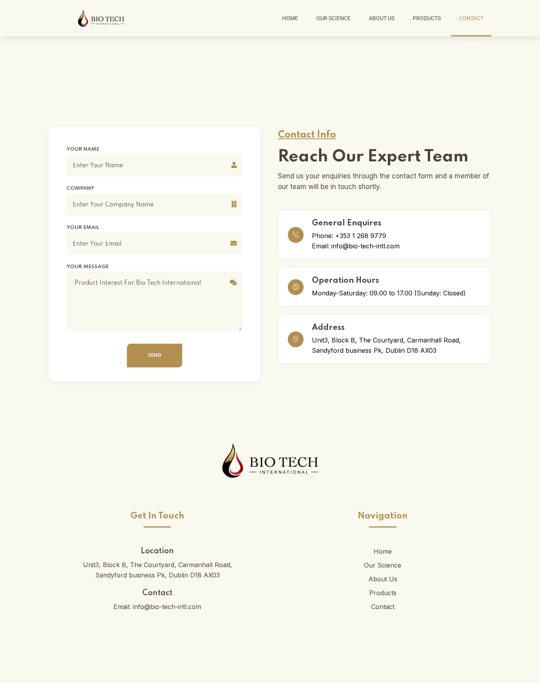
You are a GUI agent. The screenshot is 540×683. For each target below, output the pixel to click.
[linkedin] (270, 667)
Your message (87, 267)
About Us (382, 18)
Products (427, 18)
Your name (82, 149)
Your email (83, 227)
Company (80, 188)
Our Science (333, 18)
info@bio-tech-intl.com (167, 607)
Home (290, 18)
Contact (471, 18)
